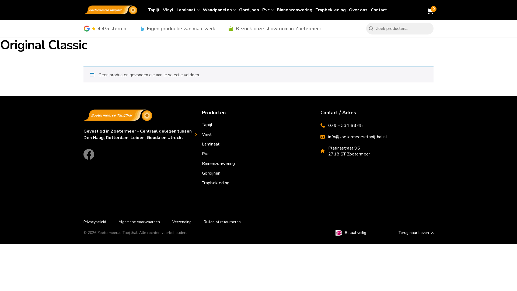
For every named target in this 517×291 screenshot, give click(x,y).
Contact (379, 10)
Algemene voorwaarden (139, 221)
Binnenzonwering (294, 10)
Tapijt (154, 10)
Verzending (181, 221)
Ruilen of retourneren (222, 221)
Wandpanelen (217, 10)
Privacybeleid (94, 221)
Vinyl (168, 10)
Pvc (266, 10)
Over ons (358, 10)
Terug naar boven (414, 232)
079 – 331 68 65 (345, 126)
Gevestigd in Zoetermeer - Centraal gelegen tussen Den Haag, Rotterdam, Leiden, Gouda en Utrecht (137, 134)
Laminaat (186, 10)
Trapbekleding (331, 10)
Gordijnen (249, 10)
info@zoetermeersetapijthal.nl (357, 137)
